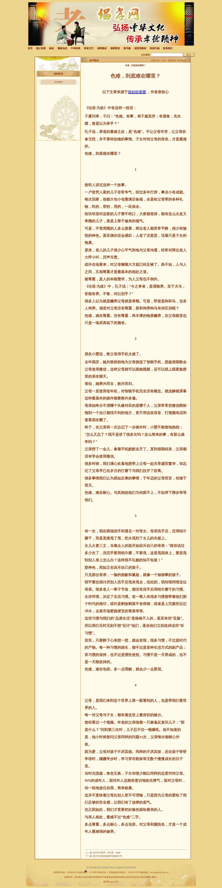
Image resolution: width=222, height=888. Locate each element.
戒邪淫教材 (140, 48)
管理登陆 (131, 867)
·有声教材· (58, 82)
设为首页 (90, 867)
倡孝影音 (115, 48)
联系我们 (168, 48)
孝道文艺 (89, 48)
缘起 (51, 48)
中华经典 (75, 48)
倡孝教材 (102, 48)
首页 (30, 48)
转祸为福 (155, 48)
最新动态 (62, 48)
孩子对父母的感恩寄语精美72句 (107, 856)
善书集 (127, 48)
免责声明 (108, 867)
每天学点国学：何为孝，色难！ (107, 852)
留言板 (124, 867)
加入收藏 (116, 867)
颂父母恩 (41, 48)
